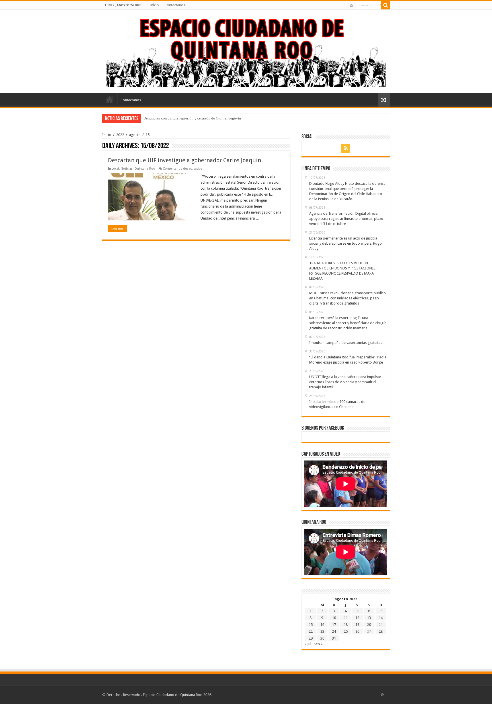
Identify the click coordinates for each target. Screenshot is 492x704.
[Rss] (351, 5)
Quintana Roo (144, 169)
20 (369, 624)
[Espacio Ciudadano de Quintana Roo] (246, 50)
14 (381, 618)
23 (322, 631)
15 (311, 624)
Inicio (154, 5)
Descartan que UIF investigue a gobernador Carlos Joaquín (184, 160)
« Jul (307, 644)
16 (322, 624)
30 (322, 638)
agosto (135, 135)
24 (334, 631)
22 (311, 631)
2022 (120, 135)
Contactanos (175, 5)
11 (346, 618)
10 (334, 618)
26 (357, 631)
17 (334, 624)
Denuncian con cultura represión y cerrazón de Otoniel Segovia (192, 118)
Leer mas (117, 228)
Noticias (127, 169)
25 (346, 631)
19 (357, 624)
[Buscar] (385, 5)
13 (369, 618)
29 (311, 638)
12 (357, 618)
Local (115, 169)
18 (346, 624)
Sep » (318, 644)
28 (381, 631)
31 (334, 638)
